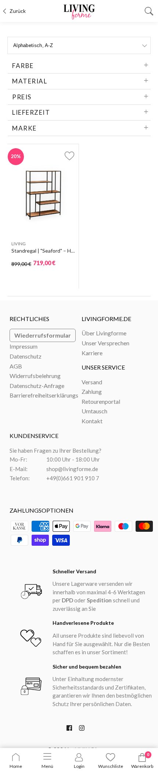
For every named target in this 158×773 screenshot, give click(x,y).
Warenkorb (142, 766)
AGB (16, 366)
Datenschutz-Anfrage (37, 385)
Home (16, 766)
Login (79, 766)
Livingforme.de (106, 318)
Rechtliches (29, 318)
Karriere (92, 352)
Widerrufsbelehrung (35, 375)
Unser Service (103, 367)
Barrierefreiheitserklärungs (44, 395)
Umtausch (94, 410)
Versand (92, 381)
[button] (65, 155)
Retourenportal (101, 401)
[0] (142, 760)
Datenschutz (26, 356)
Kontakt (92, 420)
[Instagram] (82, 729)
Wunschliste (110, 766)
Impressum (23, 346)
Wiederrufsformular (42, 335)
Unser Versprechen (105, 342)
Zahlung (92, 391)
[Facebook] (69, 729)
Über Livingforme (104, 332)
